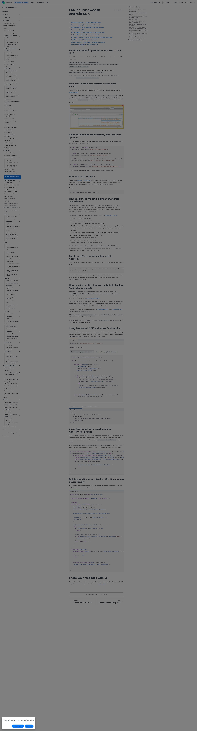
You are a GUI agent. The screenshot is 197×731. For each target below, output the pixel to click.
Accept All (29, 726)
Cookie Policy (26, 722)
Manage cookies (17, 726)
